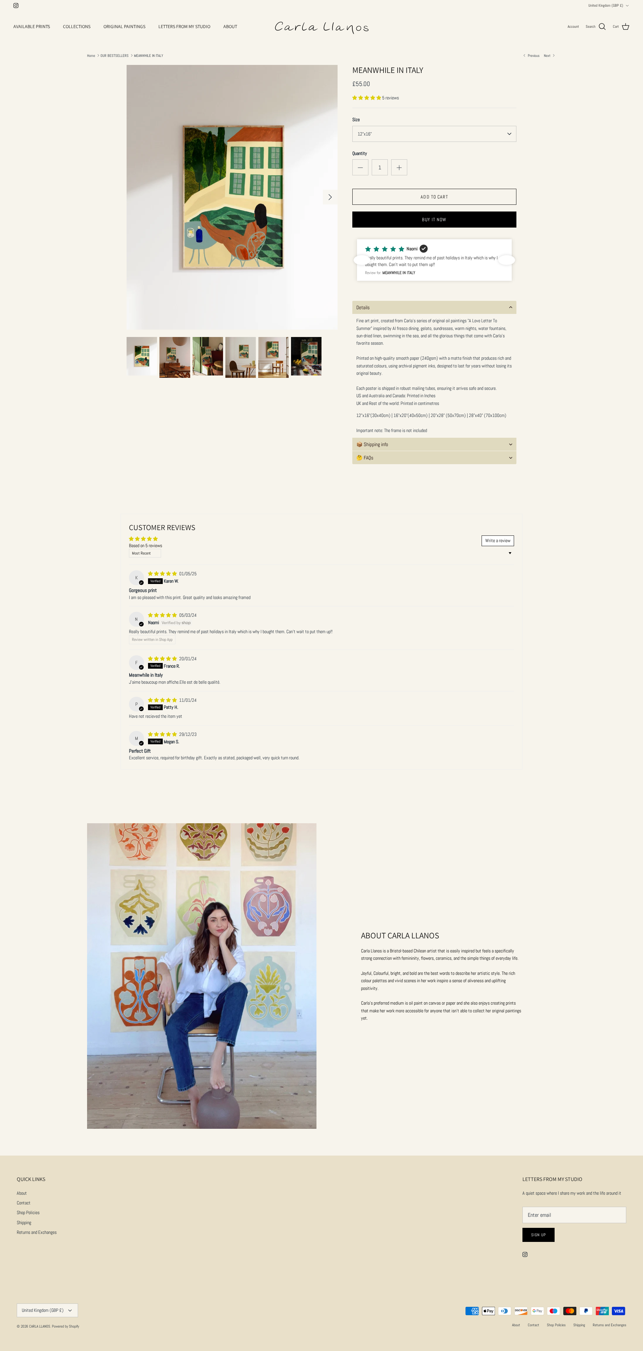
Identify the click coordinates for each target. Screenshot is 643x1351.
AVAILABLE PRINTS (31, 26)
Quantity (359, 153)
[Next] (330, 197)
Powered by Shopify (65, 1326)
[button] (367, 98)
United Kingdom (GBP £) (605, 5)
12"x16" (365, 134)
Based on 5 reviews (145, 545)
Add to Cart (434, 197)
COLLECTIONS (76, 26)
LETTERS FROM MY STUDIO (184, 26)
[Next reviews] (506, 260)
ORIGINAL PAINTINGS (124, 26)
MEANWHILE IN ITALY (148, 55)
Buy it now (434, 220)
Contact (23, 1203)
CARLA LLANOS (39, 1326)
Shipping (24, 1222)
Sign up (538, 1235)
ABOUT (230, 26)
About (22, 1193)
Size (356, 119)
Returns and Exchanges (37, 1232)
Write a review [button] (497, 540)
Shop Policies (28, 1212)
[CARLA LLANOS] (321, 27)
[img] (163, 574)
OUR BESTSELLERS (114, 55)
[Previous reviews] (362, 260)
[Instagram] (15, 5)
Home (91, 55)
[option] (232, 197)
